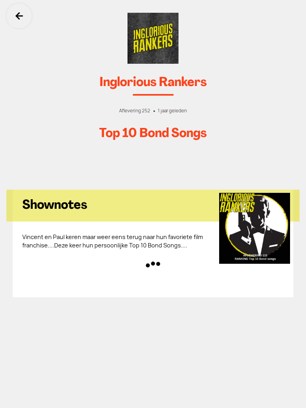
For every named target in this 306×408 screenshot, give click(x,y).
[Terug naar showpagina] (153, 38)
